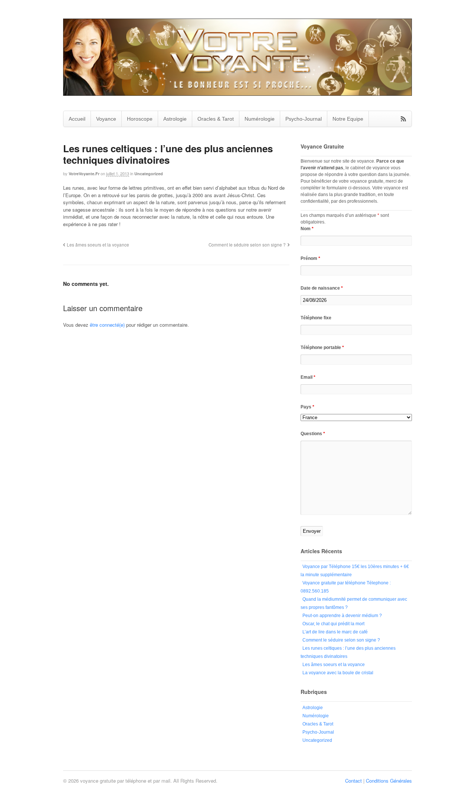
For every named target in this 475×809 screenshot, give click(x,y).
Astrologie (175, 119)
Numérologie (260, 119)
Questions (313, 433)
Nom (307, 228)
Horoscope (140, 119)
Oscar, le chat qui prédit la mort (333, 623)
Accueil (77, 119)
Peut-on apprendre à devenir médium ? (342, 615)
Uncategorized (148, 173)
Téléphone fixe (316, 317)
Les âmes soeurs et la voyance (98, 245)
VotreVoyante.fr (84, 173)
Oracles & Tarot (215, 119)
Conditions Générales (389, 780)
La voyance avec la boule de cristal (337, 672)
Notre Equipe (347, 119)
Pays (307, 407)
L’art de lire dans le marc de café (335, 632)
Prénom (310, 258)
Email (308, 377)
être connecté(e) (107, 324)
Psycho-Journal (303, 119)
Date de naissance (322, 288)
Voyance (106, 119)
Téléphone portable (322, 347)
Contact (353, 780)
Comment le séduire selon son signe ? (247, 245)
